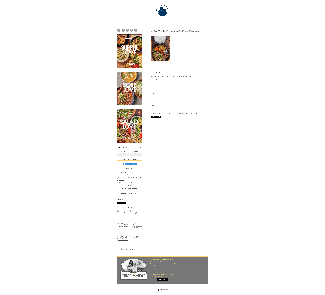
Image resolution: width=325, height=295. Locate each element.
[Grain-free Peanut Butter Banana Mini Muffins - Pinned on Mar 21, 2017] (136, 213)
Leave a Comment (170, 33)
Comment (154, 79)
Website (153, 105)
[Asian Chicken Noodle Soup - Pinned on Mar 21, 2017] (123, 212)
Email (153, 99)
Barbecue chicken (123, 172)
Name (153, 93)
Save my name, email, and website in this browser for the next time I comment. (175, 113)
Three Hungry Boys (162, 10)
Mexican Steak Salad (124, 175)
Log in (190, 286)
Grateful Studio (182, 286)
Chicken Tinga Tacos (124, 185)
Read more (162, 279)
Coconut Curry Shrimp (124, 182)
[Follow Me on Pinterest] (129, 250)
